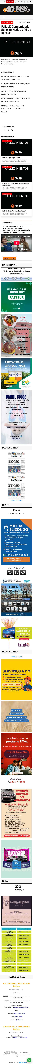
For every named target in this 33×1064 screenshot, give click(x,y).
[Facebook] (21, 1)
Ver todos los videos (9, 258)
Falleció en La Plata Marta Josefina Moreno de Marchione (15, 184)
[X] (18, 1)
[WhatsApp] (15, 1)
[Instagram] (24, 1)
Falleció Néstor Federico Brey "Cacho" (14, 211)
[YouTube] (30, 1)
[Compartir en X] (8, 130)
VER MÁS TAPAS (16, 500)
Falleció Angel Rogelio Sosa (11, 158)
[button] (4, 1)
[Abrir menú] (3, 17)
